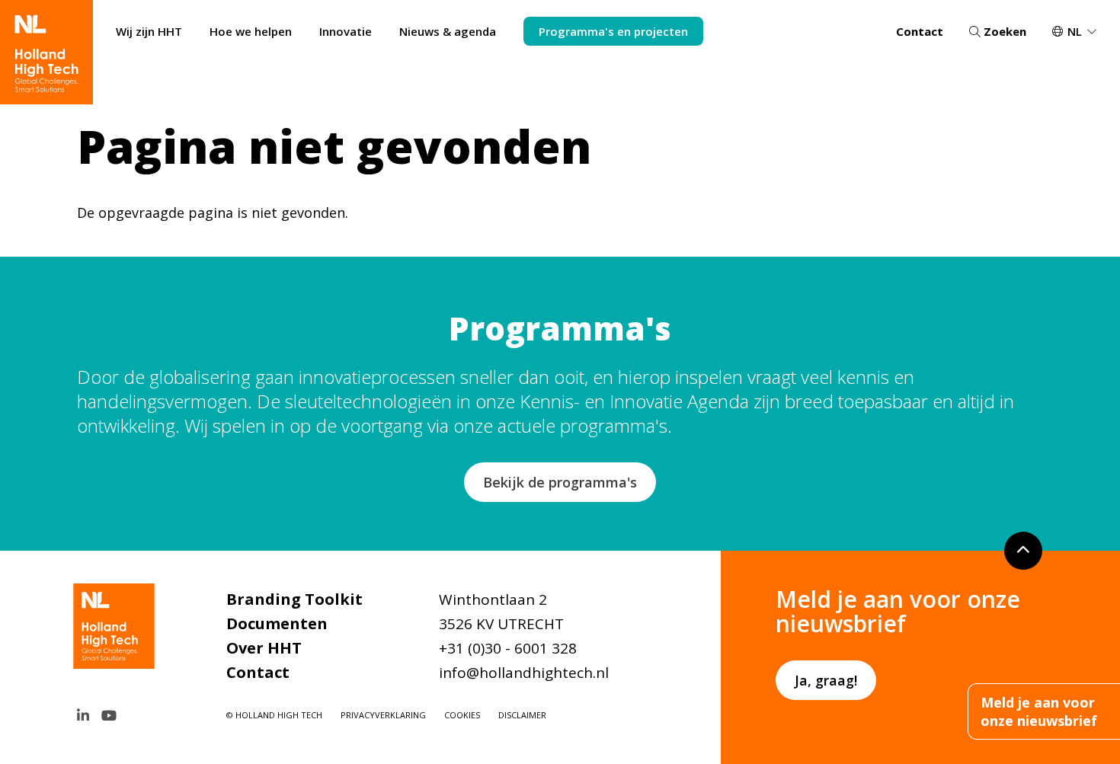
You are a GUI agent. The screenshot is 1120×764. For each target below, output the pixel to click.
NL (1074, 31)
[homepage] (46, 52)
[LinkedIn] (83, 715)
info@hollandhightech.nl (524, 672)
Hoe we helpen (251, 31)
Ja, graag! (826, 680)
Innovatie (345, 31)
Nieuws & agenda (447, 31)
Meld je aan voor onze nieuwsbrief (1039, 711)
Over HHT (264, 648)
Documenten (277, 623)
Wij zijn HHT (149, 31)
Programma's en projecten (613, 31)
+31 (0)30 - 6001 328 (508, 648)
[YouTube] (109, 715)
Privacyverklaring (383, 715)
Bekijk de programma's (560, 482)
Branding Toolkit (294, 599)
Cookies (462, 715)
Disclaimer (522, 715)
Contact (919, 31)
